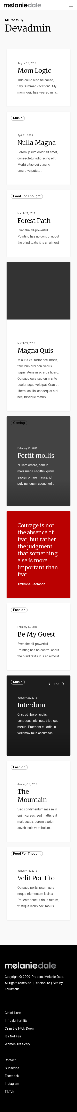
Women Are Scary (17, 1044)
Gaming (19, 326)
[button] (71, 5)
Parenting (20, 56)
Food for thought (26, 196)
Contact (10, 1060)
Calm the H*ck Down (19, 1028)
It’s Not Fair (13, 1036)
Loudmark (12, 989)
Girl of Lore (13, 1013)
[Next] (63, 683)
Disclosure (42, 983)
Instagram (12, 1084)
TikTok (9, 1091)
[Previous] (50, 683)
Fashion (19, 610)
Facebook (12, 1076)
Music (17, 118)
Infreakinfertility (16, 1021)
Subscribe (12, 1068)
